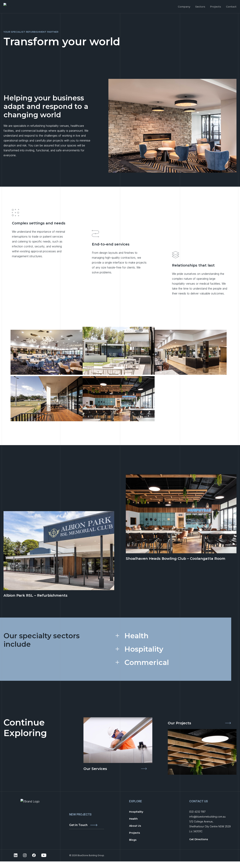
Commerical (146, 662)
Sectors (200, 6)
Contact (231, 6)
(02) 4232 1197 (197, 811)
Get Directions (198, 839)
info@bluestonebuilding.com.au (207, 816)
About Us (135, 825)
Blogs (133, 839)
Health (136, 636)
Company (184, 6)
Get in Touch (78, 825)
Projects (215, 6)
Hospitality (143, 649)
